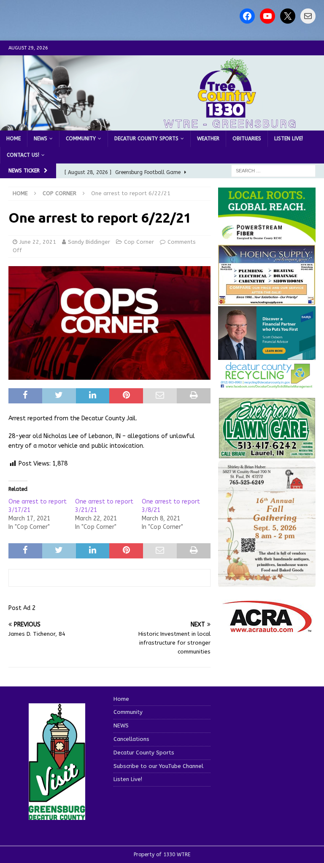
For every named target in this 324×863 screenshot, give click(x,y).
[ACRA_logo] (267, 628)
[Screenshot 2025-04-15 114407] (266, 454)
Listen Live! (288, 139)
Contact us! (23, 155)
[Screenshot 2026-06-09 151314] (266, 383)
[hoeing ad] (266, 300)
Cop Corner (139, 242)
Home (13, 139)
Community (81, 139)
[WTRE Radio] (162, 125)
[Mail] (308, 16)
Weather (208, 139)
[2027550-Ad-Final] (266, 354)
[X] (287, 16)
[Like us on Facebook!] (247, 16)
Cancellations (131, 739)
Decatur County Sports (146, 139)
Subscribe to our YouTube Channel (158, 766)
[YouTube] (267, 16)
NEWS (40, 139)
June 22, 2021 (37, 242)
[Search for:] (273, 170)
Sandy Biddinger (89, 242)
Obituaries (246, 139)
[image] (266, 581)
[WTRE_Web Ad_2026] (266, 238)
